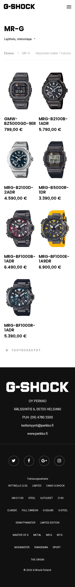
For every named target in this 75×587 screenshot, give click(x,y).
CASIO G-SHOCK (55, 485)
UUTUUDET (46, 498)
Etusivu (9, 53)
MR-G (49, 535)
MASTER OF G (21, 535)
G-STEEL (63, 510)
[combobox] (21, 39)
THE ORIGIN (37, 559)
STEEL (31, 498)
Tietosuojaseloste (37, 478)
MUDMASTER (22, 547)
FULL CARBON (30, 510)
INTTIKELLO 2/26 (18, 485)
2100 (61, 498)
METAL (37, 535)
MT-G (59, 535)
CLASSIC (12, 510)
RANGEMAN (41, 547)
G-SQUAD (48, 510)
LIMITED (36, 485)
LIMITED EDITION (49, 522)
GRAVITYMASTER (25, 522)
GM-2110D (18, 498)
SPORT (57, 547)
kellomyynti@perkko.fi (37, 425)
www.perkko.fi (37, 434)
